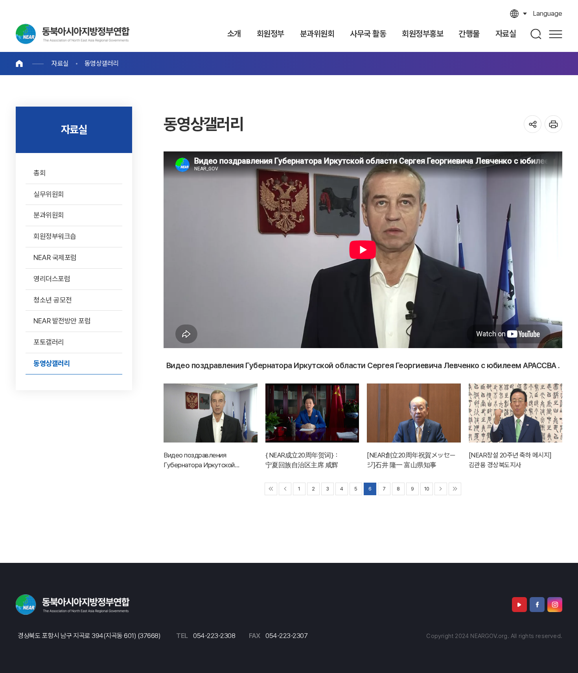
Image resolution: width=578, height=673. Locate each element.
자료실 (60, 63)
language (547, 13)
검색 (536, 34)
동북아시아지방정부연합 (73, 34)
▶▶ (455, 489)
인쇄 (553, 124)
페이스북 (537, 604)
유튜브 (519, 604)
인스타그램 (554, 604)
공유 (532, 124)
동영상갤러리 (102, 63)
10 (426, 489)
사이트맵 (555, 34)
